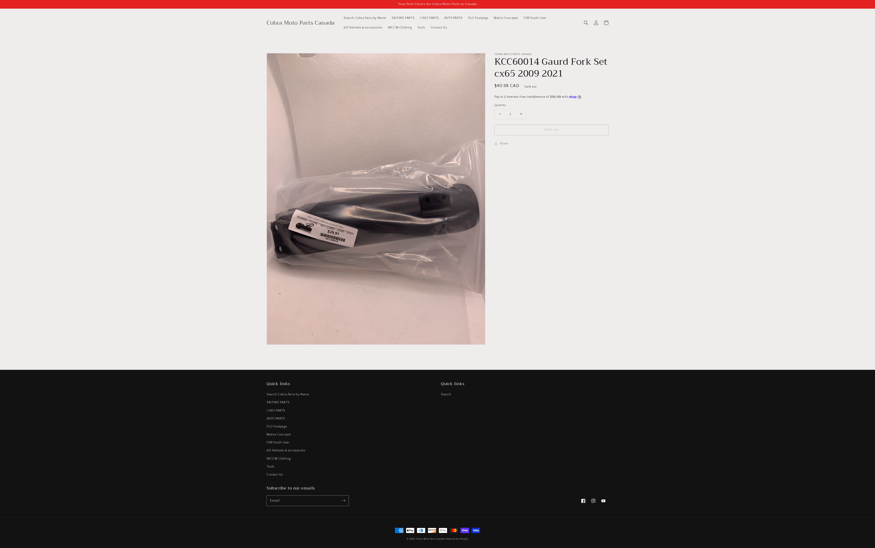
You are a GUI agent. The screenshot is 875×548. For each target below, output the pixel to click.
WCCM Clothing (279, 459)
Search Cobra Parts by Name (288, 394)
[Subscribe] (344, 501)
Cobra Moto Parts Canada (430, 539)
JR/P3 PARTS (276, 418)
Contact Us (275, 474)
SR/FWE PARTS (278, 402)
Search (446, 394)
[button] (586, 23)
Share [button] (504, 143)
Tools (270, 466)
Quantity (500, 105)
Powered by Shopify (456, 539)
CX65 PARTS (276, 410)
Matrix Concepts (279, 434)
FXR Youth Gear (278, 442)
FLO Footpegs (277, 426)
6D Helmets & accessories (286, 450)
